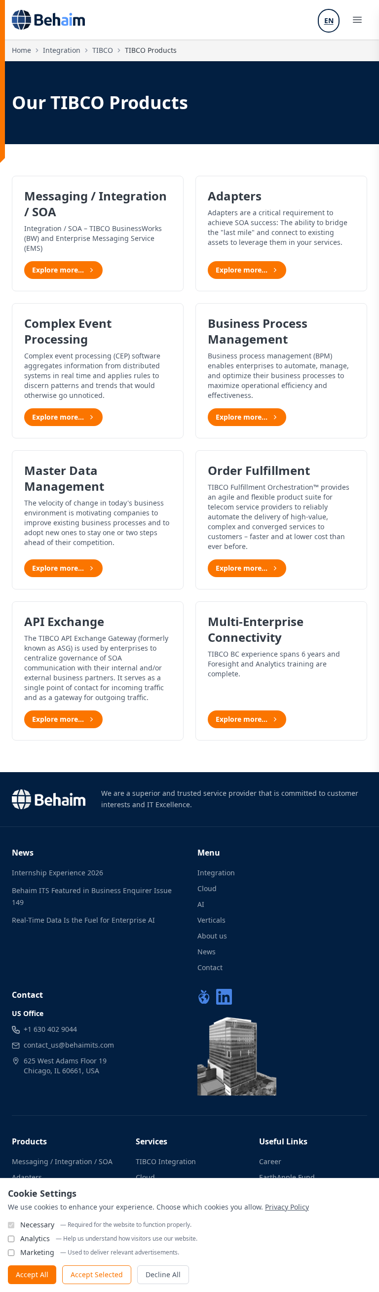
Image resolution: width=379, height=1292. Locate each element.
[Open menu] (357, 20)
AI (200, 904)
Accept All (32, 1274)
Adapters (27, 1177)
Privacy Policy (287, 1207)
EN (329, 20)
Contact (210, 967)
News (206, 951)
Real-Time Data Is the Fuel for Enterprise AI (83, 920)
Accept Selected (97, 1274)
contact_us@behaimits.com (69, 1045)
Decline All (163, 1274)
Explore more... (58, 269)
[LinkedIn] (224, 997)
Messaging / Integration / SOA (62, 1161)
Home (21, 50)
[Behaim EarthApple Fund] (203, 997)
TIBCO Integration (166, 1161)
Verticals (211, 920)
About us (212, 935)
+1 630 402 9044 (50, 1029)
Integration (61, 50)
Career (270, 1161)
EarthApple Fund (287, 1177)
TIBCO (102, 50)
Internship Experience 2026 (57, 872)
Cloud (207, 888)
